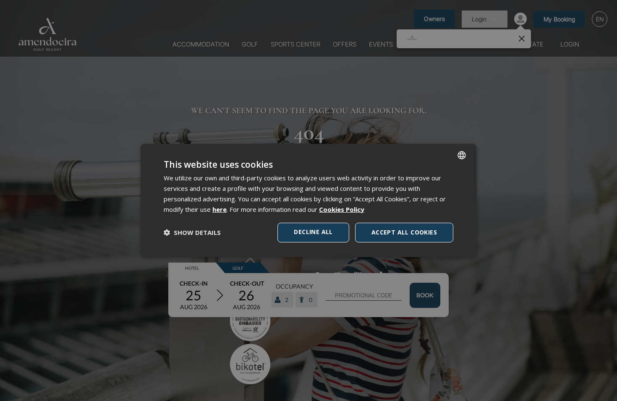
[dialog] (308, 200)
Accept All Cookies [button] (404, 232)
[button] (192, 232)
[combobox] (462, 155)
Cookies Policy (341, 209)
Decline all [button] (313, 232)
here (219, 209)
